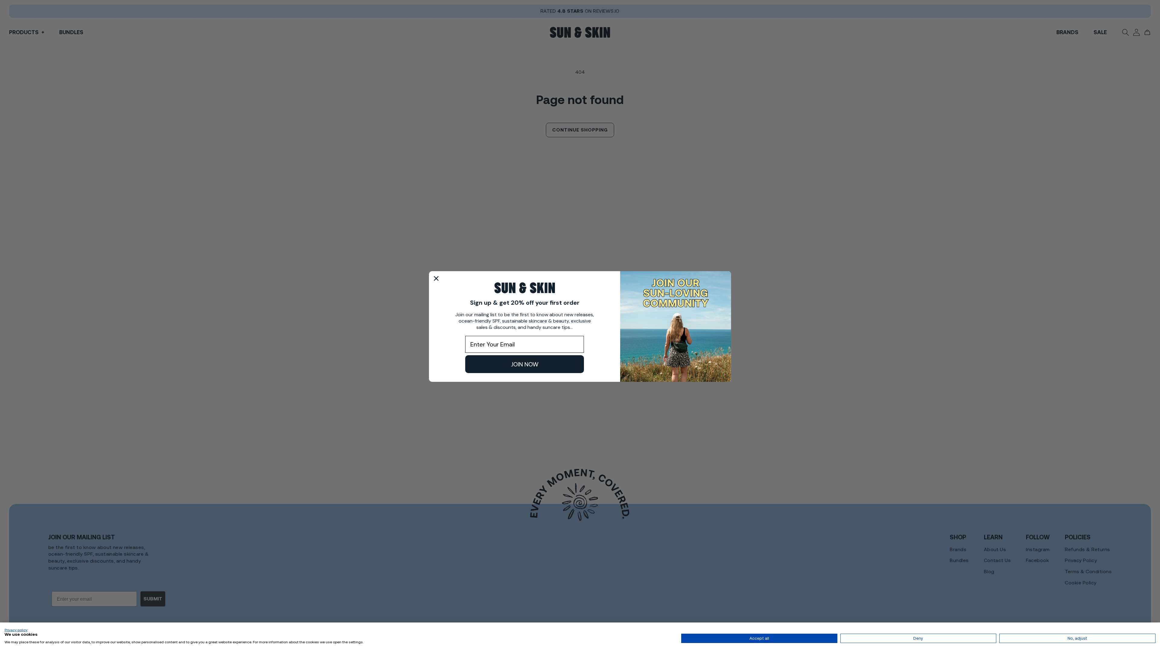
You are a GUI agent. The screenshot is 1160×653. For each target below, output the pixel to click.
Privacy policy (16, 630)
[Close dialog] (436, 278)
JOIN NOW (524, 364)
